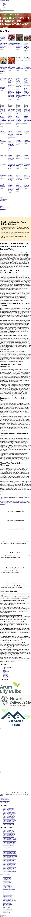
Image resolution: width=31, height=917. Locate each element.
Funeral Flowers (7, 879)
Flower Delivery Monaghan (9, 871)
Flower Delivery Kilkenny (9, 834)
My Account (6, 671)
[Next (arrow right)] (2, 916)
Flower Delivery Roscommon (10, 867)
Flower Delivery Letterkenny (10, 855)
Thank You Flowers (7, 895)
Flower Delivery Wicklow (9, 843)
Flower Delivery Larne (8, 860)
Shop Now (5, 27)
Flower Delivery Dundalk (9, 816)
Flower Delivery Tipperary (9, 863)
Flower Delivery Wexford (9, 842)
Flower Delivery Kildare (9, 819)
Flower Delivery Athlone (9, 852)
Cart (4, 6)
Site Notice (5, 675)
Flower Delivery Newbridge (9, 838)
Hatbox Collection (7, 886)
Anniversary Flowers (8, 905)
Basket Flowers (6, 883)
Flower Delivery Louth (8, 821)
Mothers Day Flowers (8, 901)
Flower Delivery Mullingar (9, 853)
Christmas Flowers (7, 878)
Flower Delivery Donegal (9, 869)
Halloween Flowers (7, 897)
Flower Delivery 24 (7, 667)
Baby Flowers (6, 907)
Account (5, 4)
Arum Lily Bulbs (4, 802)
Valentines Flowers (7, 896)
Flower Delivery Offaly (8, 824)
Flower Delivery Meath (8, 823)
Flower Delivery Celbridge (9, 859)
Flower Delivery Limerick (9, 810)
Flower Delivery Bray (8, 830)
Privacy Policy (6, 676)
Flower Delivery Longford (9, 820)
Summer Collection (7, 904)
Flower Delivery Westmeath (9, 841)
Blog (4, 7)
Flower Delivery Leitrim (9, 864)
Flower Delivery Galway (9, 812)
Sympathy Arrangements (9, 889)
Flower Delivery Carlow (9, 833)
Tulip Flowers (6, 881)
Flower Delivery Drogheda (9, 815)
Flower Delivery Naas (8, 835)
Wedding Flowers (7, 877)
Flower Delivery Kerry (8, 861)
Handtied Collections (8, 887)
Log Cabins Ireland (4, 799)
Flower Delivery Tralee (8, 837)
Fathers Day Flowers (8, 899)
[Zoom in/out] (0, 915)
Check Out (5, 674)
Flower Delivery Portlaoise (9, 851)
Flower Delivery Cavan (8, 868)
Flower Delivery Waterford (9, 813)
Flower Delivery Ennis (8, 831)
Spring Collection (7, 903)
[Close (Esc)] (5, 915)
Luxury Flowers (7, 882)
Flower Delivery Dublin (8, 808)
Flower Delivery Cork (8, 809)
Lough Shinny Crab (4, 801)
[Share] (3, 915)
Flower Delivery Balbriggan (9, 839)
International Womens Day (9, 900)
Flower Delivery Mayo (8, 865)
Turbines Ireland (4, 798)
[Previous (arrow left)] (0, 916)
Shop (4, 3)
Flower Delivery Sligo (8, 857)
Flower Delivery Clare (8, 845)
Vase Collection (6, 885)
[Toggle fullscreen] (2, 915)
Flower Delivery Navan (8, 817)
